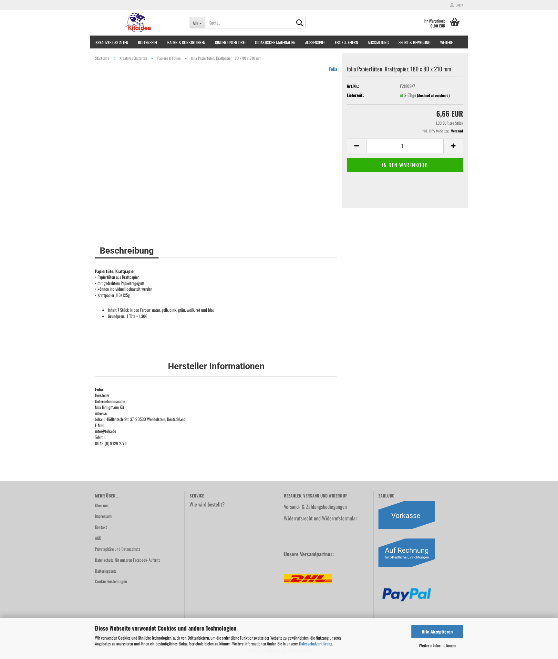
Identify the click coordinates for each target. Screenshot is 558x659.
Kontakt (101, 527)
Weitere (446, 42)
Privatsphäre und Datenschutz (117, 549)
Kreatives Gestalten (112, 42)
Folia (333, 69)
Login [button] (458, 4)
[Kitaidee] (137, 23)
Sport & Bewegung (414, 42)
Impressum (103, 516)
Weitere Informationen (437, 645)
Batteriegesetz (106, 571)
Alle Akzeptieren (437, 631)
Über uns (101, 505)
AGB (98, 538)
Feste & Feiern (346, 42)
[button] (356, 146)
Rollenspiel (148, 42)
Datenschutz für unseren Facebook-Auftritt (127, 560)
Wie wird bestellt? (207, 504)
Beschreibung (127, 251)
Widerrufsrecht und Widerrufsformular (320, 518)
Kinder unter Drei (230, 42)
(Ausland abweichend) (433, 95)
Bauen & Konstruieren (186, 42)
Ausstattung (378, 42)
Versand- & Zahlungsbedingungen (315, 506)
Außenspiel (315, 42)
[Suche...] (300, 23)
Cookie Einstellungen (111, 581)
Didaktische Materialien (275, 42)
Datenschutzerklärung (315, 643)
